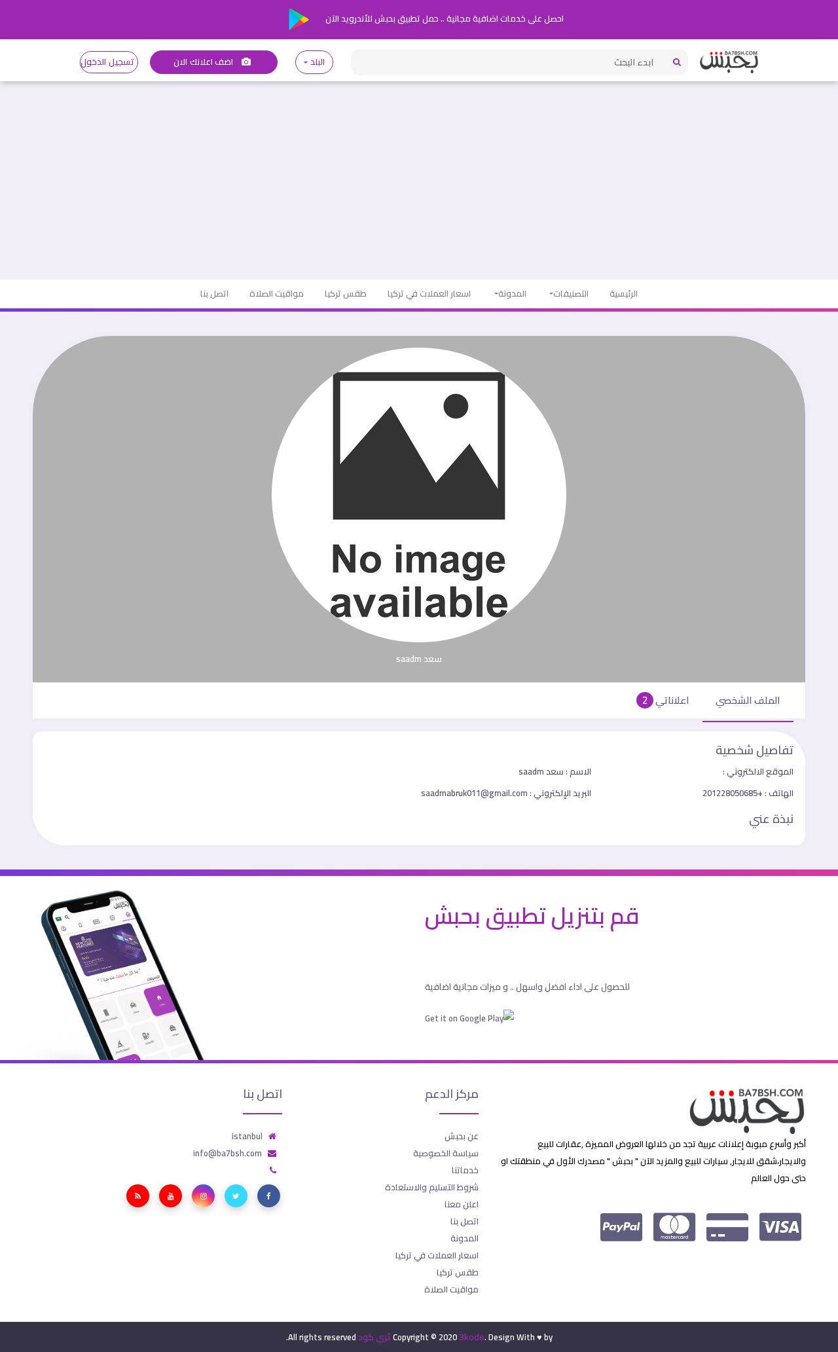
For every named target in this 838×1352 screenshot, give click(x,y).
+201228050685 (747, 793)
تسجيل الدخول (107, 62)
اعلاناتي (665, 700)
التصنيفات (571, 293)
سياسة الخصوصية (446, 1153)
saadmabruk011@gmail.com (506, 793)
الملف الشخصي (748, 700)
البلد (317, 62)
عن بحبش (462, 1136)
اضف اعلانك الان (204, 62)
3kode (471, 1336)
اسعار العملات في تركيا (429, 293)
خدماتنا (465, 1170)
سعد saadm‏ (555, 771)
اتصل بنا (214, 293)
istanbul (247, 1136)
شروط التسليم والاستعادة (432, 1187)
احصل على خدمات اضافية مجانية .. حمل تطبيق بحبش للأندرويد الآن (443, 18)
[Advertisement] (419, 181)
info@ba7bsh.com (227, 1153)
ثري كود (374, 1336)
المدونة (512, 293)
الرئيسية (624, 293)
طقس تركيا (346, 293)
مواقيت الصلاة (276, 293)
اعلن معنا (462, 1204)
